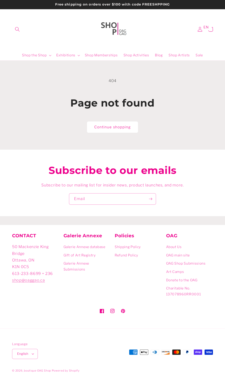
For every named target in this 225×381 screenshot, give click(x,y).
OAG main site (178, 255)
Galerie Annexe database (84, 247)
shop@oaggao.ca (28, 280)
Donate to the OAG (182, 280)
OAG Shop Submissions (186, 263)
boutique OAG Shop (37, 370)
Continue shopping (112, 127)
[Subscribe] (150, 199)
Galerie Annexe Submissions (76, 266)
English (22, 354)
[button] (17, 29)
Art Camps (175, 272)
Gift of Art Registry (80, 255)
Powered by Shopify (66, 370)
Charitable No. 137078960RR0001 (183, 291)
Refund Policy (126, 255)
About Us (174, 247)
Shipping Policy (128, 247)
